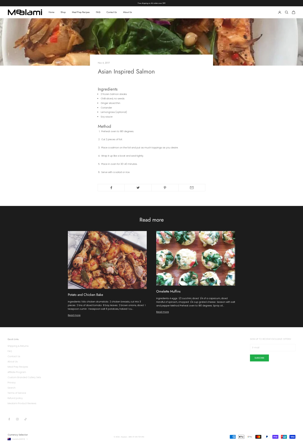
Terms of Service (17, 393)
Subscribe (259, 357)
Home (51, 12)
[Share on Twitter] (138, 187)
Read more (74, 315)
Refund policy (15, 398)
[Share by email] (191, 187)
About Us (127, 12)
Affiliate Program (17, 372)
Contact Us (112, 12)
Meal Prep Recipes (81, 12)
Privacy (12, 382)
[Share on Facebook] (111, 187)
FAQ (98, 12)
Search (11, 387)
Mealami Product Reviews (22, 403)
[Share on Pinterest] (165, 187)
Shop (63, 12)
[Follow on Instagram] (17, 419)
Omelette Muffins (168, 291)
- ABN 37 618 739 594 (136, 437)
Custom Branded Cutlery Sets (24, 377)
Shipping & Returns (18, 346)
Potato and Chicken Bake (85, 294)
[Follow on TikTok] (25, 419)
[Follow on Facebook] (9, 419)
